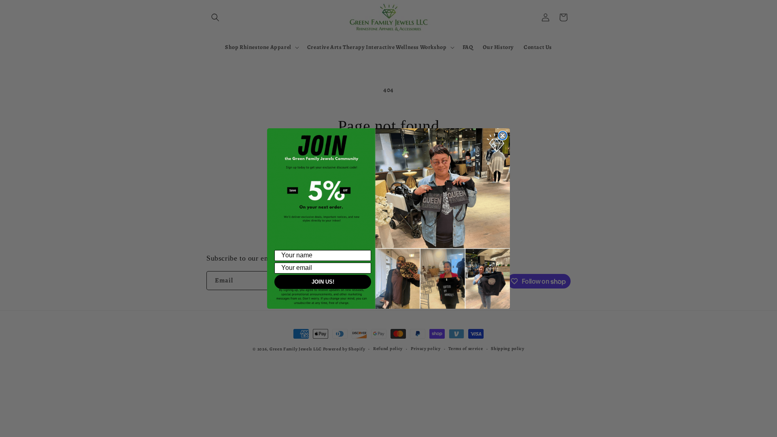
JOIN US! (323, 282)
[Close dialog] (503, 136)
